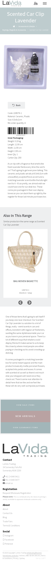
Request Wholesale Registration (17, 493)
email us (9, 483)
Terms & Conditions (11, 525)
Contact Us (7, 513)
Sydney (22, 558)
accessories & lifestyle (26, 26)
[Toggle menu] (45, 3)
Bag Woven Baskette (25, 281)
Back (18, 105)
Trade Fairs (7, 521)
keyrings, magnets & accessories (14, 30)
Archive (21, 555)
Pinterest (8, 543)
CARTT (43, 558)
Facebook (9, 539)
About (5, 509)
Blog (5, 517)
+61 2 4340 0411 (12, 476)
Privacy (15, 558)
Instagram (8, 535)
